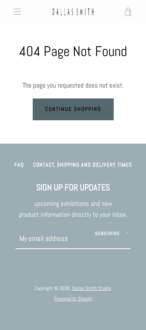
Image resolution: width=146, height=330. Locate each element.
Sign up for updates (73, 187)
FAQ (19, 164)
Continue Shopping (73, 108)
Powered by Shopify (73, 298)
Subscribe (107, 233)
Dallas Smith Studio (91, 288)
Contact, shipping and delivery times (82, 164)
